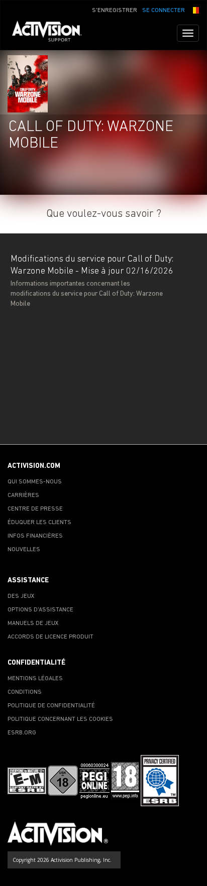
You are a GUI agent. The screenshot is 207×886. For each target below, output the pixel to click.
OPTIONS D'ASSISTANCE (40, 610)
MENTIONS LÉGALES (35, 679)
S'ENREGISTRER (114, 11)
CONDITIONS (25, 692)
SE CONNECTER (163, 11)
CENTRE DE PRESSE (35, 509)
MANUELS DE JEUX (33, 623)
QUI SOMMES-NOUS (35, 482)
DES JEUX (21, 596)
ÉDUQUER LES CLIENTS (39, 523)
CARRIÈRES (23, 495)
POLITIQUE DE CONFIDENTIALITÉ (51, 706)
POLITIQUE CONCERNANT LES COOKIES (60, 719)
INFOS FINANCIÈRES (35, 536)
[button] (194, 10)
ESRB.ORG (22, 733)
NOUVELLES (24, 550)
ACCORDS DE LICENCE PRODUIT (50, 637)
